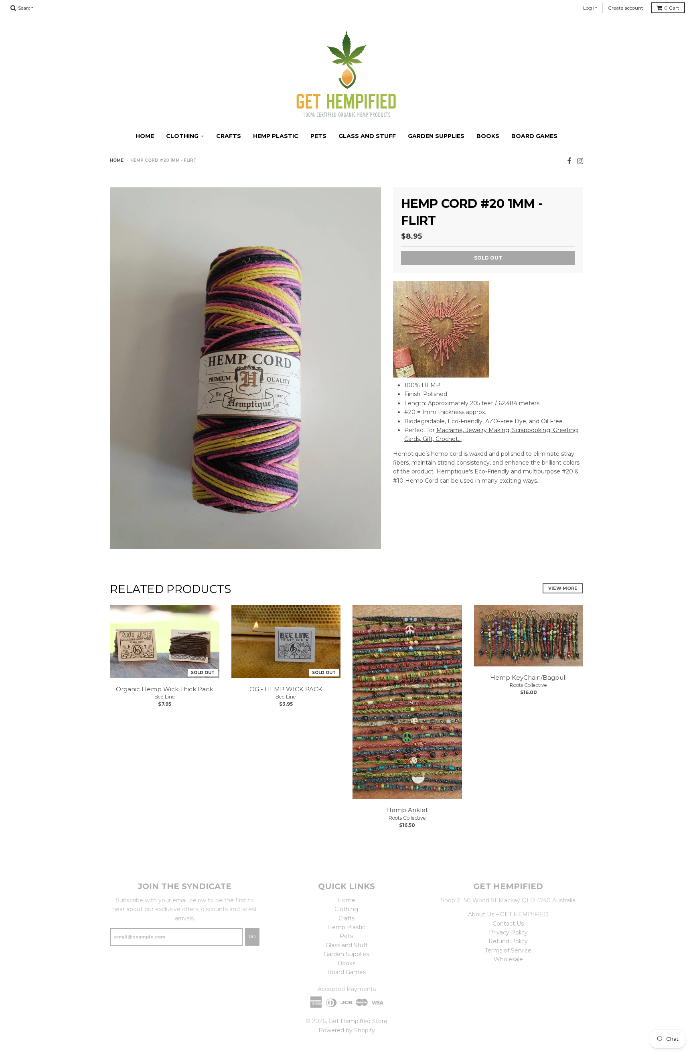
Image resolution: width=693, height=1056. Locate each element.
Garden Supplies (436, 136)
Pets (318, 136)
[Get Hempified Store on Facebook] (569, 161)
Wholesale (508, 959)
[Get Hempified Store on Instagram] (580, 161)
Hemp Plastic (275, 136)
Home (145, 136)
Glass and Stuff (367, 136)
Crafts (228, 136)
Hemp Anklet (407, 810)
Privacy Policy (508, 932)
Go (252, 936)
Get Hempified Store (357, 1021)
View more (563, 588)
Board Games (534, 136)
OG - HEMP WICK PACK (285, 689)
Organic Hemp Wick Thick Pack (164, 689)
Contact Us (508, 923)
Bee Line (164, 697)
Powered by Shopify (346, 1030)
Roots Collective (407, 818)
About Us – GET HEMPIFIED (508, 914)
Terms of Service (508, 950)
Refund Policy (508, 941)
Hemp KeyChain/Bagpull (528, 677)
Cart (671, 8)
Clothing (182, 136)
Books (487, 136)
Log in (590, 8)
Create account (625, 8)
